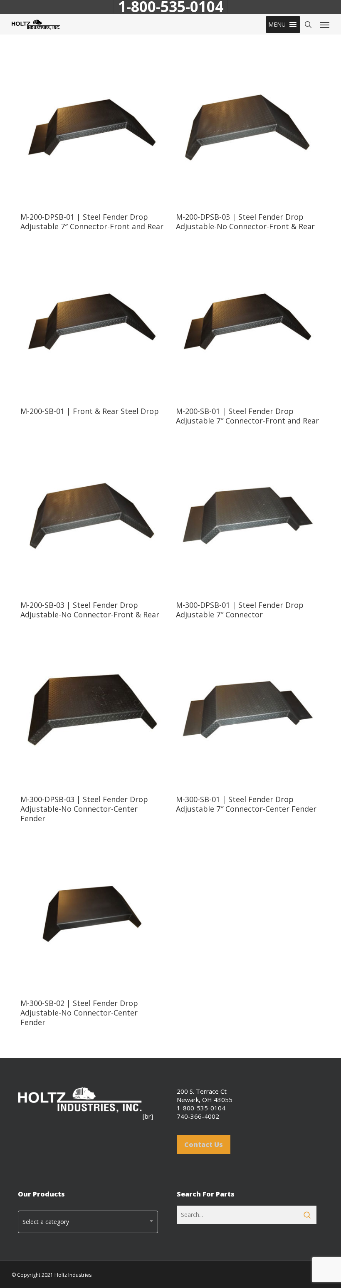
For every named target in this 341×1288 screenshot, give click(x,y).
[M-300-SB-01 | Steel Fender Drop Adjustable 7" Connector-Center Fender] (247, 710)
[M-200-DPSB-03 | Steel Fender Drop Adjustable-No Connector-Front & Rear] (247, 127)
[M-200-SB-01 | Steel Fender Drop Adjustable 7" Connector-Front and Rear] (247, 322)
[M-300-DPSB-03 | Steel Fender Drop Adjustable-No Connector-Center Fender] (92, 710)
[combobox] (88, 1222)
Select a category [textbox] (45, 1222)
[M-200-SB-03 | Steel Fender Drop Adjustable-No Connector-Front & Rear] (92, 516)
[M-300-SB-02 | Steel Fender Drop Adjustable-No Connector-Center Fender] (92, 914)
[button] (277, 24)
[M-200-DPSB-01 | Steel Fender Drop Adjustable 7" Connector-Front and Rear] (92, 127)
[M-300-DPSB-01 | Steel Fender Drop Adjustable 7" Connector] (247, 516)
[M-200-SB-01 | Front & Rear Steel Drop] (92, 322)
